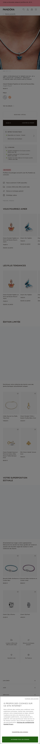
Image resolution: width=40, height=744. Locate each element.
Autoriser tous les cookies (20, 739)
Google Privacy (8, 724)
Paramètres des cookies (20, 732)
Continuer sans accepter (32, 698)
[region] (20, 720)
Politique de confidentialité (25, 722)
